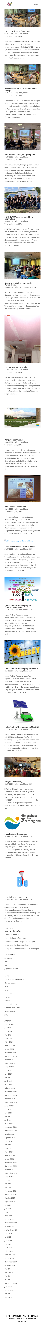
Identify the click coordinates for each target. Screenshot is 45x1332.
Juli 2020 (7, 1237)
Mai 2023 (8, 1145)
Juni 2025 (8, 1074)
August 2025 (9, 1067)
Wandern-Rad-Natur (12, 1008)
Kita (6, 972)
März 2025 (8, 1084)
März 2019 (8, 1272)
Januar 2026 (9, 1049)
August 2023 (9, 1141)
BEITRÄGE (35, 1316)
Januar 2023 (9, 1159)
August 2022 (9, 1177)
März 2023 (8, 1152)
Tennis (7, 1000)
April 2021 (8, 1212)
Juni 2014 (8, 1286)
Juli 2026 (7, 1028)
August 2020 (9, 1233)
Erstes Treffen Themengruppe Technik (21, 668)
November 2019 (10, 1262)
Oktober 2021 (9, 1198)
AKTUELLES (16, 1316)
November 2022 (10, 1166)
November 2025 (10, 1056)
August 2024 (9, 1106)
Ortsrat (7, 990)
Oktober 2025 (9, 1060)
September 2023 (10, 1138)
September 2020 (10, 1230)
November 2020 (10, 1223)
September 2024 (10, 1102)
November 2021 (10, 1194)
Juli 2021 (7, 1205)
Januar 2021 (9, 1219)
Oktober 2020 (9, 1226)
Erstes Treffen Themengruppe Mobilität (21, 727)
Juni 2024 (8, 1113)
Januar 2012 (9, 1290)
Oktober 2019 (9, 1265)
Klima (25, 33)
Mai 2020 (8, 1244)
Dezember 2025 (10, 1053)
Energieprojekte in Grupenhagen (18, 31)
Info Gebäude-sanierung (15, 506)
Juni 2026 (8, 1031)
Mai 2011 (8, 1294)
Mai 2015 (8, 1279)
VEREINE (26, 1316)
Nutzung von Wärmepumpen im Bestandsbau (18, 284)
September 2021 (10, 1201)
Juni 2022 (8, 1180)
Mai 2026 (8, 1035)
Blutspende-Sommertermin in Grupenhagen (21, 949)
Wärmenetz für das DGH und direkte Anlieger (20, 89)
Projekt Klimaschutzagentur (16, 897)
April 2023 (8, 1148)
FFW (6, 965)
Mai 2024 (8, 1116)
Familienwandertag (11, 934)
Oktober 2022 (9, 1170)
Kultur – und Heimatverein (14, 979)
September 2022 (10, 1173)
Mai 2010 (8, 1297)
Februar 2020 (9, 1255)
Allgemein (18, 33)
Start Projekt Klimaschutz (15, 834)
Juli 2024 (7, 1109)
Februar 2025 (9, 1088)
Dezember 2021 (10, 1191)
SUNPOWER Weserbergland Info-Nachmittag (18, 218)
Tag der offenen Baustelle (15, 367)
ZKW (20, 36)
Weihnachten (9, 1011)
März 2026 (8, 1042)
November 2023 (10, 1130)
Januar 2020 (9, 1258)
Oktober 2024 (9, 1099)
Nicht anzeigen (10, 983)
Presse (7, 997)
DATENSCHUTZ (22, 1321)
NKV (6, 986)
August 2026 (9, 1024)
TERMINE (11, 1318)
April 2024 (8, 1120)
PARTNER (20, 1318)
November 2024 (10, 1095)
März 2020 (8, 1251)
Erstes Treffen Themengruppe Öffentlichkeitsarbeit (17, 606)
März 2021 (8, 1216)
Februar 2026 (9, 1045)
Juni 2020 (8, 1240)
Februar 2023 (9, 1155)
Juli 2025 (7, 1070)
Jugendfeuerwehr (11, 969)
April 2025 (8, 1081)
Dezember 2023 (10, 1127)
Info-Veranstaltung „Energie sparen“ (20, 154)
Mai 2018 (8, 1276)
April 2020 (8, 1248)
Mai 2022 (8, 1184)
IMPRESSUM (31, 1318)
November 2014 (10, 1283)
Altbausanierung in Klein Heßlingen (19, 546)
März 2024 (8, 1123)
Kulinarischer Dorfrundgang (15, 938)
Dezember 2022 (10, 1162)
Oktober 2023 (9, 1134)
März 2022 (8, 1187)
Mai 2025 (8, 1077)
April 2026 (8, 1038)
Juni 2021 (8, 1209)
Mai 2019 (8, 1269)
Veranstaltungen (10, 36)
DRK (6, 962)
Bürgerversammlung (13, 440)
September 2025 (10, 1063)
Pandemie (8, 993)
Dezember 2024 (10, 1092)
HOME (7, 1316)
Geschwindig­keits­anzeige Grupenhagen (19, 941)
